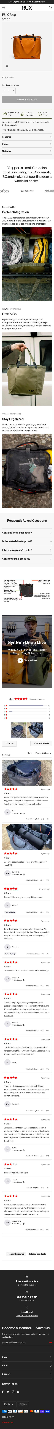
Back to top (7, 1423)
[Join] (48, 1342)
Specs (5, 144)
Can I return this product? (16, 559)
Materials (6, 151)
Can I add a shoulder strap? (17, 533)
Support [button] (6, 1374)
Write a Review (44, 744)
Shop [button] (4, 1357)
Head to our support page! (27, 1315)
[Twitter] (8, 1392)
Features (6, 137)
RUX (6, 1417)
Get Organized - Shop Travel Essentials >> (27, 2)
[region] (27, 730)
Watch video (30, 660)
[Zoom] (7, 66)
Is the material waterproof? (17, 541)
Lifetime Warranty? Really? (17, 550)
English (7, 1404)
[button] (27, 705)
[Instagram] (13, 1392)
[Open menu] (5, 7)
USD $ (22, 1404)
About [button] (5, 1366)
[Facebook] (3, 1392)
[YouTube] (18, 1392)
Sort (30, 753)
